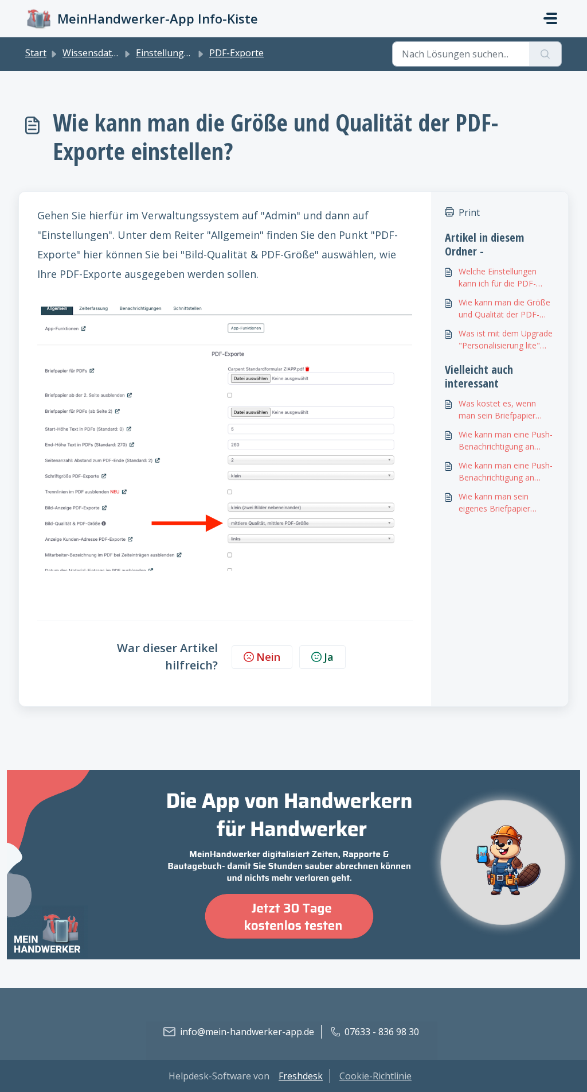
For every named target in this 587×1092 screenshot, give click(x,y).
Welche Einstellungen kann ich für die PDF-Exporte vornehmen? (498, 277)
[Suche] (545, 54)
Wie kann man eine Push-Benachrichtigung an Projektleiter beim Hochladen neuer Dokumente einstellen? (506, 440)
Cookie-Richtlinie (375, 1076)
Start (35, 53)
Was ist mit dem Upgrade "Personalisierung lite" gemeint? (506, 339)
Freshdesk (301, 1076)
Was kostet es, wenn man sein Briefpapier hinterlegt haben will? (497, 409)
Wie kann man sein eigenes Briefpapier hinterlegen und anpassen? (494, 502)
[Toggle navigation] (550, 18)
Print (469, 212)
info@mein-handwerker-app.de (247, 1031)
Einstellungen (165, 53)
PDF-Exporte (236, 53)
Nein (268, 657)
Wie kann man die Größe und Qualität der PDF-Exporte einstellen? (504, 308)
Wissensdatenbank (103, 53)
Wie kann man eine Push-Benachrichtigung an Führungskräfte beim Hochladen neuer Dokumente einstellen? (506, 471)
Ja (329, 657)
